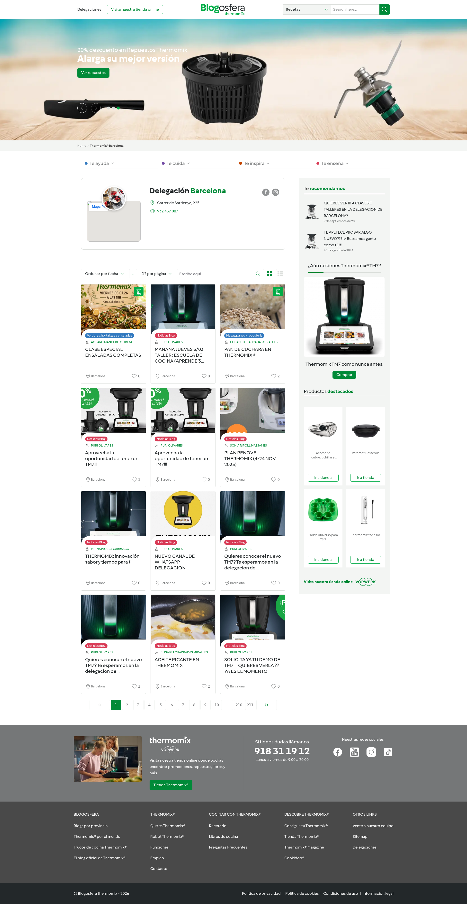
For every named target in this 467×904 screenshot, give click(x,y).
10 (217, 705)
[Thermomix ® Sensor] (365, 510)
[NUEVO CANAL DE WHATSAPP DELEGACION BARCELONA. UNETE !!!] (183, 519)
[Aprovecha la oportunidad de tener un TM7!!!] (113, 416)
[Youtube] (354, 752)
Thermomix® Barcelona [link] (107, 145)
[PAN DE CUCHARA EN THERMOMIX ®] (252, 312)
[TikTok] (388, 752)
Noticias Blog (166, 335)
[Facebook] (337, 752)
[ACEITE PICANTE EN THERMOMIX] (183, 623)
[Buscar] (384, 9)
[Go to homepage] (223, 9)
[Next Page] (266, 705)
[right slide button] (96, 108)
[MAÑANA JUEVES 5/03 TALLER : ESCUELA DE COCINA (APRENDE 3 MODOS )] (183, 312)
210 (239, 705)
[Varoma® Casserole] (365, 428)
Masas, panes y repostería (244, 335)
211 (250, 705)
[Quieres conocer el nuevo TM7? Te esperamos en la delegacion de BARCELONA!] (252, 519)
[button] (307, 9)
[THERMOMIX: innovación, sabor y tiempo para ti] (113, 519)
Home (81, 145)
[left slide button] (82, 108)
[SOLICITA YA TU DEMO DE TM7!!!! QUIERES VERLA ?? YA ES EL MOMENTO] (252, 623)
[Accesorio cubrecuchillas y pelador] (323, 428)
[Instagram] (371, 752)
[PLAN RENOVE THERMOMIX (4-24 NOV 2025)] (252, 416)
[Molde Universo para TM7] (323, 510)
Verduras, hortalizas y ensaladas (109, 335)
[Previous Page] (100, 705)
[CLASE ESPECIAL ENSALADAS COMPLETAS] (113, 312)
